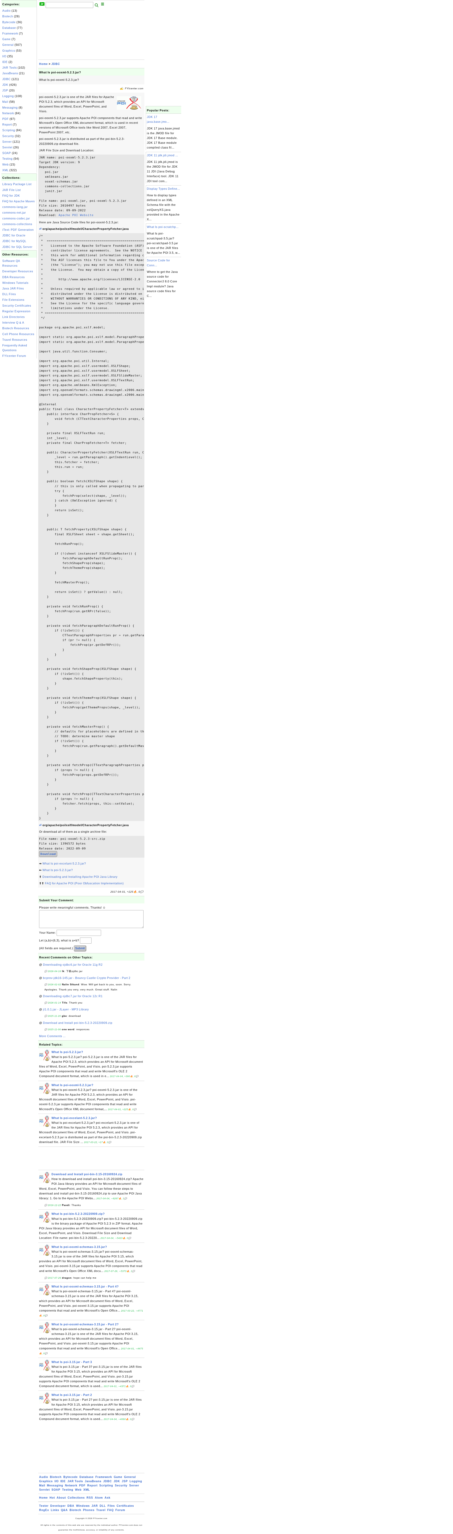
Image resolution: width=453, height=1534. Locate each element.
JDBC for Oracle (13, 235)
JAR (94, 1505)
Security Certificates (16, 305)
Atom (99, 1497)
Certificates (125, 1505)
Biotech (7, 16)
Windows (83, 1505)
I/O (4, 56)
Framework (10, 33)
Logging (8, 96)
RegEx (44, 1510)
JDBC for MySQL (14, 241)
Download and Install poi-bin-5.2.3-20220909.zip (77, 1022)
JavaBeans (10, 73)
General (8, 44)
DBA (70, 1505)
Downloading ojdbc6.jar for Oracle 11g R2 (73, 964)
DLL (103, 1505)
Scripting (8, 130)
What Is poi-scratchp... (163, 226)
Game (6, 39)
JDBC (6, 79)
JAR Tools (9, 67)
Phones (88, 1510)
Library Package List (16, 184)
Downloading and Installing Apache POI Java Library (79, 876)
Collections (76, 1497)
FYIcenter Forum (14, 355)
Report (7, 124)
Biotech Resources (15, 328)
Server (7, 141)
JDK (5, 84)
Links (55, 1510)
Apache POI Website (76, 215)
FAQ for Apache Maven (18, 201)
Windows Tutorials (15, 282)
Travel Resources (14, 339)
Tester (43, 1505)
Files (111, 1505)
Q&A (64, 1510)
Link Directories (13, 316)
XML (5, 170)
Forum (120, 1510)
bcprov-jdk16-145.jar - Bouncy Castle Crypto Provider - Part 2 (86, 977)
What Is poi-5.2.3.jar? (57, 870)
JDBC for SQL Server (17, 246)
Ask (107, 1497)
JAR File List (11, 190)
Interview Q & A (13, 322)
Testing (7, 158)
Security (8, 136)
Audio (6, 10)
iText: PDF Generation (18, 229)
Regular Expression (16, 311)
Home (43, 63)
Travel (100, 1510)
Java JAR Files (13, 288)
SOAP (6, 153)
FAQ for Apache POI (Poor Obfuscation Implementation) (84, 883)
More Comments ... (52, 1036)
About (61, 1497)
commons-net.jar (14, 212)
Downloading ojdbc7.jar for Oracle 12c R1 (73, 996)
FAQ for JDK (11, 195)
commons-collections (17, 224)
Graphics (8, 50)
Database (9, 27)
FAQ (110, 1510)
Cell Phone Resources (18, 334)
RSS (90, 1497)
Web (5, 164)
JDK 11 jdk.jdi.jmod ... (162, 155)
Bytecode (9, 22)
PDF (5, 118)
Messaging (10, 107)
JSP (5, 90)
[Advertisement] (19, 412)
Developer (58, 1505)
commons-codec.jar (16, 218)
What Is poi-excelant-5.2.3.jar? (64, 863)
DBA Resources (13, 277)
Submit (80, 948)
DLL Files (9, 294)
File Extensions (13, 299)
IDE (5, 61)
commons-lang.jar (15, 206)
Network (8, 113)
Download (48, 854)
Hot (52, 1497)
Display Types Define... (163, 188)
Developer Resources (17, 271)
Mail (5, 101)
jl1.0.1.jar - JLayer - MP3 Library (66, 1009)
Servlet (7, 147)
